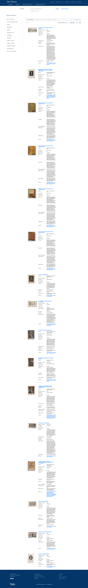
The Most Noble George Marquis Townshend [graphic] (45, 358)
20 (72, 22)
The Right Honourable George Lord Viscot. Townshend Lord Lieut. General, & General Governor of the (45, 387)
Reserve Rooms (73, 1)
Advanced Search (64, 8)
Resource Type (10, 32)
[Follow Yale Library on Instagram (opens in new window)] (11, 578)
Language (9, 35)
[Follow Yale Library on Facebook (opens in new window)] (10, 578)
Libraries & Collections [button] (27, 4)
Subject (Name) (10, 43)
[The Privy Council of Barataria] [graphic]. (45, 531)
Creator (9, 37)
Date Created (10, 48)
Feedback (36, 578)
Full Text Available (11, 51)
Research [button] (10, 4)
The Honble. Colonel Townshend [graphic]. (45, 330)
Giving (60, 575)
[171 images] (31, 236)
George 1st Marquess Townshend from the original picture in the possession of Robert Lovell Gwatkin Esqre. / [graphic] (51, 96)
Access (8, 24)
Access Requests (57, 1)
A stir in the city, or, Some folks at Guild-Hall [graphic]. (45, 28)
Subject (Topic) (10, 40)
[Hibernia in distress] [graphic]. (43, 501)
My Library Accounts (38, 575)
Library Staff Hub (62, 578)
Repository (9, 27)
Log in (62, 1)
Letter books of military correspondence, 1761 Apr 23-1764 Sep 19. (45, 103)
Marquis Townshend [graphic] (43, 274)
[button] (57, 9)
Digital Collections (11, 15)
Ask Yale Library (67, 1)
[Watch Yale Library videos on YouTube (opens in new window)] (12, 578)
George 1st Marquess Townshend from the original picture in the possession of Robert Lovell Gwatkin (45, 70)
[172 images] (32, 193)
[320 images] (31, 150)
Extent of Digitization (12, 21)
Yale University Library (12, 2)
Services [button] (17, 4)
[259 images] (32, 107)
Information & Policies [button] (40, 4)
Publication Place (11, 45)
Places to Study (79, 1)
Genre (8, 29)
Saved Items (52, 1)
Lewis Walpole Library (50, 94)
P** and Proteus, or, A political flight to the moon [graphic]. (45, 301)
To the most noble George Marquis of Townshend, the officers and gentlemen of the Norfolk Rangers (45, 462)
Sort (62, 22)
